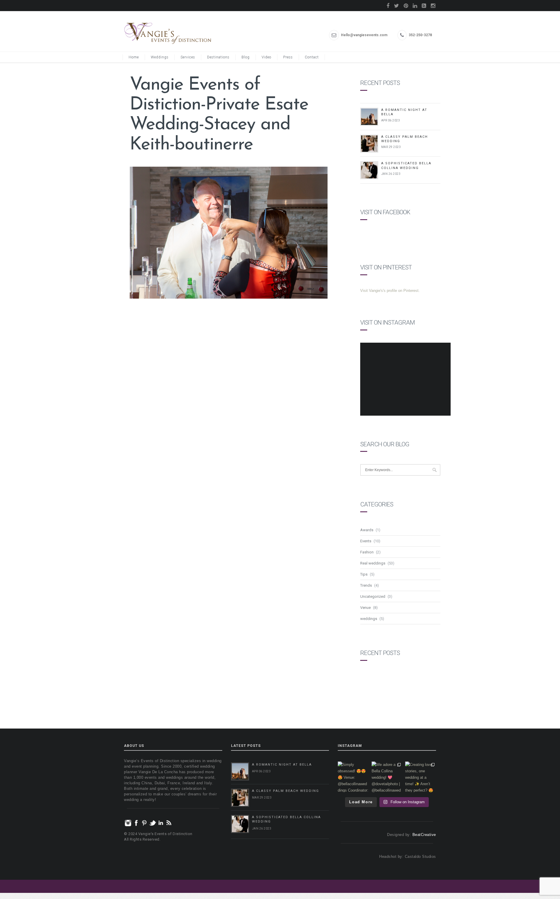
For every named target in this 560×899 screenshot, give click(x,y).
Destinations (218, 57)
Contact (312, 57)
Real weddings (372, 563)
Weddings (160, 57)
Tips (364, 574)
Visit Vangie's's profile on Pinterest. (390, 290)
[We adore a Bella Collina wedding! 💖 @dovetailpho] (387, 777)
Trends (366, 585)
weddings (368, 618)
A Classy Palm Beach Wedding (285, 791)
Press (288, 57)
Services (188, 57)
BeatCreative (424, 834)
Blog (246, 57)
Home (134, 57)
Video (266, 57)
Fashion (367, 552)
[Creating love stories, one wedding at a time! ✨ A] (420, 777)
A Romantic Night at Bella (282, 764)
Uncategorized (372, 596)
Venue (365, 607)
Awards (366, 530)
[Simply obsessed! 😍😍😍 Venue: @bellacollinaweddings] (353, 777)
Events (365, 541)
